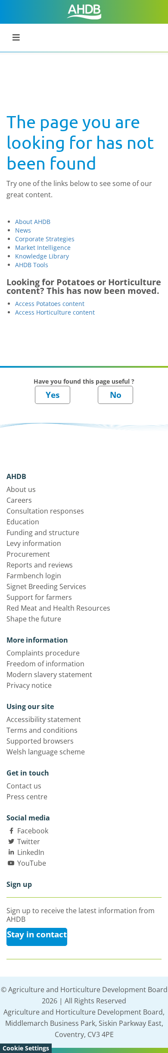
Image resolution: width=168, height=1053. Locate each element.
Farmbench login (33, 575)
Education (22, 521)
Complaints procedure (43, 653)
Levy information (33, 543)
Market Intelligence (43, 247)
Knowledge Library (42, 256)
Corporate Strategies (45, 239)
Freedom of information (45, 663)
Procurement (28, 554)
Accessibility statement (43, 719)
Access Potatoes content (49, 304)
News (23, 230)
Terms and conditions (42, 730)
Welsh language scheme (45, 752)
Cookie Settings (26, 1048)
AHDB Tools (31, 265)
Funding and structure (42, 532)
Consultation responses (45, 511)
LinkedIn (30, 852)
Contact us (23, 786)
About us (21, 489)
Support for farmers (39, 597)
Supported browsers (40, 741)
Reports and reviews (39, 565)
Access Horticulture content (55, 312)
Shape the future (33, 619)
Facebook (32, 830)
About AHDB (32, 222)
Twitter (28, 841)
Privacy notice (29, 685)
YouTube (31, 863)
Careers (19, 500)
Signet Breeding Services (46, 586)
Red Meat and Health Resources (58, 608)
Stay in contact (37, 934)
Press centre (26, 796)
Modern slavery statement (49, 674)
